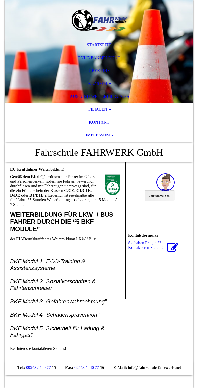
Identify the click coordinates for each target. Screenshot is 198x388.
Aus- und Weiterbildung (98, 96)
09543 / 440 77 (38, 367)
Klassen (97, 83)
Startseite (99, 45)
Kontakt (99, 122)
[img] (99, 19)
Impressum (98, 135)
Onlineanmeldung (99, 58)
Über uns (99, 70)
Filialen (97, 109)
